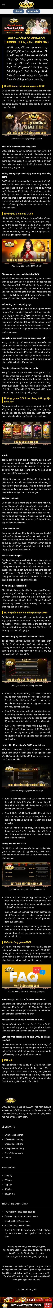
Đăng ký (8, 1175)
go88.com (12, 1269)
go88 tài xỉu (45, 1269)
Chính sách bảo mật (14, 1135)
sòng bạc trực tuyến (30, 950)
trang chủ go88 (37, 1276)
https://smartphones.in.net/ (25, 1216)
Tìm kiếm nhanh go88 (27, 1289)
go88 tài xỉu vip (30, 1273)
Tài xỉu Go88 (9, 1276)
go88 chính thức (32, 1279)
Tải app (8, 1180)
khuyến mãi (10, 1194)
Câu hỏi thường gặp (14, 1153)
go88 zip (32, 1212)
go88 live (7, 1273)
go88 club (34, 1269)
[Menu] (3, 4)
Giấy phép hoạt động (14, 1148)
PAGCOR (6, 184)
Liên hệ (8, 1157)
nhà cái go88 (22, 1276)
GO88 (4, 1107)
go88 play (17, 1273)
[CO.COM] (26, 4)
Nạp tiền (8, 1185)
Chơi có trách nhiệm (14, 1144)
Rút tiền (8, 1189)
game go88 (44, 1273)
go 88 (31, 1266)
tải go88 (39, 1266)
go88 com (23, 1269)
